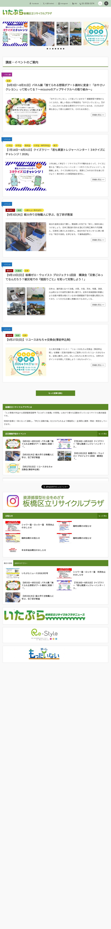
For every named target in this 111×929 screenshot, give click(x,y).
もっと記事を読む (55, 393)
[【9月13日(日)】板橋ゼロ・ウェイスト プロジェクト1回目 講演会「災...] (43, 34)
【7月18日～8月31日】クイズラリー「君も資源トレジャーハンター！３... (89, 444)
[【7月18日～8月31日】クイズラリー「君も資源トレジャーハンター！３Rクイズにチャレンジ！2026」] (26, 176)
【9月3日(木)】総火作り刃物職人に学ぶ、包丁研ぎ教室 (39, 214)
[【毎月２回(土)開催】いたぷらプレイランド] (97, 34)
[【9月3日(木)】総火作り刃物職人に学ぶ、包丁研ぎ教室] (16, 34)
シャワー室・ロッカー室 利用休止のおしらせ (38, 526)
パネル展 (7, 74)
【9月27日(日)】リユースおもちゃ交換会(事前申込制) (38, 339)
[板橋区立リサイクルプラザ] (27, 12)
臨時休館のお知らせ (82, 525)
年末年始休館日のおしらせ (34, 550)
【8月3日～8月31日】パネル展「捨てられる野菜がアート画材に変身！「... (38, 444)
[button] (100, 3)
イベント (7, 139)
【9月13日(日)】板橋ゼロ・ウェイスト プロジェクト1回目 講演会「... (88, 456)
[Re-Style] (44, 639)
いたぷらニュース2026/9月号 (35, 573)
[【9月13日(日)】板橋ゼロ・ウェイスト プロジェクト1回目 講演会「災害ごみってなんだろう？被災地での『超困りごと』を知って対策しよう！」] (26, 301)
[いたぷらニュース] (44, 620)
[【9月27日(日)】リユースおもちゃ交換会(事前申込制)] (70, 34)
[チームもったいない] (44, 659)
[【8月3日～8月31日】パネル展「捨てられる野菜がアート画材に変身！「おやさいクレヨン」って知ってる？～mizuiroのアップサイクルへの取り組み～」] (26, 111)
